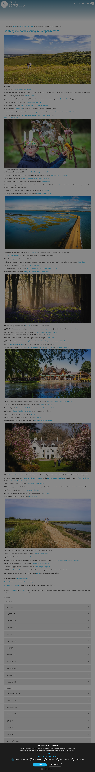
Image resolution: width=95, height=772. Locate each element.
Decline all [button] (55, 764)
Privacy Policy (47, 754)
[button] (47, 756)
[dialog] (47, 757)
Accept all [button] (39, 764)
